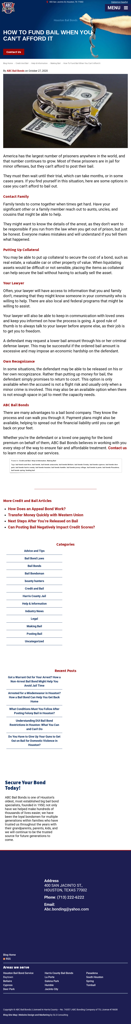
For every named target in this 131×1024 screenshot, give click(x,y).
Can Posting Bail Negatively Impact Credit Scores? (51, 527)
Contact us (117, 448)
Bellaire (7, 981)
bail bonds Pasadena (111, 467)
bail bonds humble (58, 467)
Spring (90, 981)
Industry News (34, 611)
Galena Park (52, 981)
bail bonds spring (18, 470)
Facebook (60, 1000)
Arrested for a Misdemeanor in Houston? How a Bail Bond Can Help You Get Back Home (34, 697)
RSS (8, 958)
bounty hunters (34, 581)
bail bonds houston (43, 467)
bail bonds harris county (25, 467)
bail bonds (36, 464)
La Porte (49, 977)
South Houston (94, 977)
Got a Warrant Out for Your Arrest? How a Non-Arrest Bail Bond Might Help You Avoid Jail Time (34, 681)
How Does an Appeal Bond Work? (37, 509)
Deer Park (9, 989)
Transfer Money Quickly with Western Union (45, 515)
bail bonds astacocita (49, 464)
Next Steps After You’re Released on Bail (43, 521)
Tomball (91, 985)
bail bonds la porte (94, 467)
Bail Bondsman (34, 573)
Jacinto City (51, 989)
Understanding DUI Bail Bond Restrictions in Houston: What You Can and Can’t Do (34, 725)
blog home (8, 63)
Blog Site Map (10, 1015)
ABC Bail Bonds (8, 8)
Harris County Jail (34, 596)
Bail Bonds (34, 566)
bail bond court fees (23, 464)
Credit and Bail (22, 63)
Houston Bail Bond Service (18, 973)
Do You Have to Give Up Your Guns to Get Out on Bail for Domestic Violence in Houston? (34, 741)
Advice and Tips (34, 550)
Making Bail (55, 63)
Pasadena (92, 973)
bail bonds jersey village (76, 467)
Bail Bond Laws (34, 558)
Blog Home (9, 954)
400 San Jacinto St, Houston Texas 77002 (65, 930)
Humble (49, 985)
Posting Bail (34, 633)
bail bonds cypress (97, 464)
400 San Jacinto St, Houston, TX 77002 (66, 2)
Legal (34, 618)
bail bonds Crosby (82, 464)
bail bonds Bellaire (66, 464)
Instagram (70, 1000)
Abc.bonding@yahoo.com (66, 909)
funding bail (30, 470)
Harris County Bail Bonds (59, 973)
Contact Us (13, 52)
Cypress (7, 985)
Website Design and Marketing (34, 1015)
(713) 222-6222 (70, 897)
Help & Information (39, 63)
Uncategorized (34, 641)
